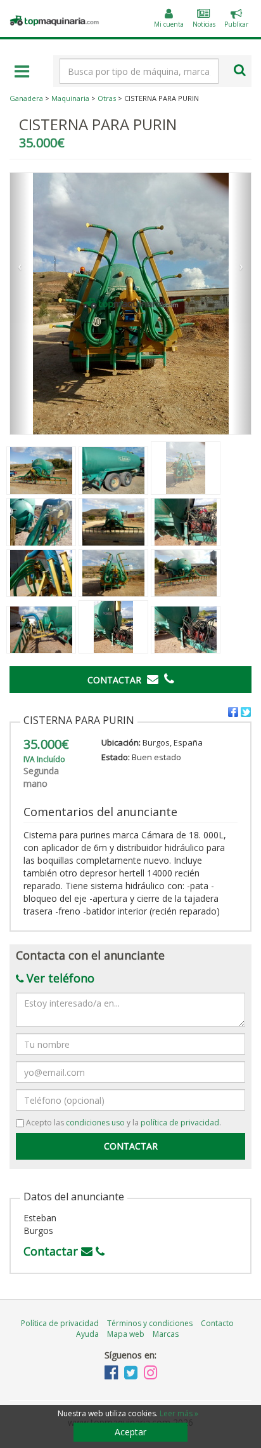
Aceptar (130, 1432)
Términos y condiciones (150, 1323)
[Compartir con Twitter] (246, 712)
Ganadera (26, 98)
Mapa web (125, 1334)
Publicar (236, 20)
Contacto (217, 1323)
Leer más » (179, 1413)
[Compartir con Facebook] (233, 712)
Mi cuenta (169, 24)
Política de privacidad (60, 1323)
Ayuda (87, 1334)
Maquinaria (70, 98)
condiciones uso (95, 1122)
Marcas (166, 1334)
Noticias (204, 24)
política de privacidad (180, 1122)
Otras (107, 98)
